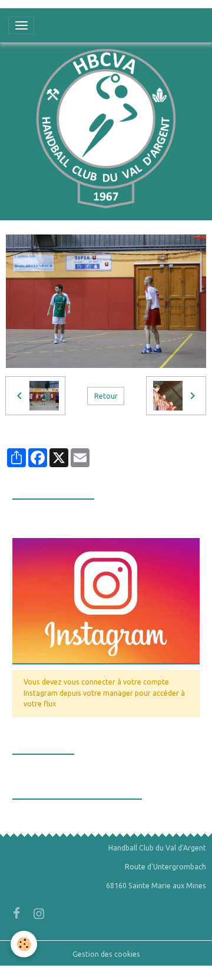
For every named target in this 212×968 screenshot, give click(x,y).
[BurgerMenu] (21, 25)
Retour (106, 396)
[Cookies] (24, 944)
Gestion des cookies (106, 954)
